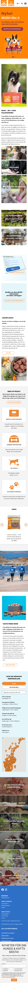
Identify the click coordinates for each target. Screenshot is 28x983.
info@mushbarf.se (5, 898)
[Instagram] (6, 889)
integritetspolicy (6, 976)
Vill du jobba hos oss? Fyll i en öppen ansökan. (12, 924)
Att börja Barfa (5, 935)
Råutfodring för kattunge (7, 938)
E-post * (4, 963)
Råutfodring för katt (6, 941)
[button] (25, 3)
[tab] (14, 683)
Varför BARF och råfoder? (7, 933)
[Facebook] (2, 889)
